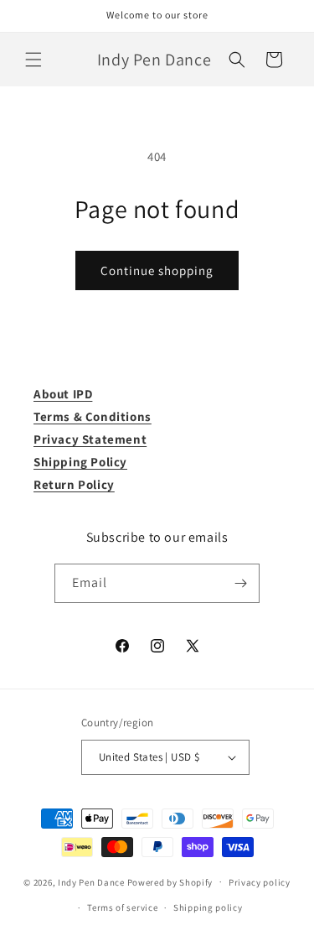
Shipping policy (208, 907)
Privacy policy (260, 882)
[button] (33, 59)
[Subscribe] (240, 583)
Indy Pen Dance (91, 881)
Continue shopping (157, 270)
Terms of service (122, 907)
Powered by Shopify (170, 881)
